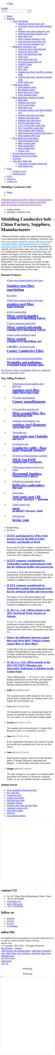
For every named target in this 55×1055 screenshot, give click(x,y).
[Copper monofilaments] (23, 398)
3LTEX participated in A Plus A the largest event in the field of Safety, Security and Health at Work (27, 538)
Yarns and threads (20, 21)
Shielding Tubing (14, 803)
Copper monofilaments (29, 401)
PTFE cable (23, 67)
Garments (16, 158)
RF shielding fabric (26, 90)
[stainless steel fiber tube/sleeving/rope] (30, 386)
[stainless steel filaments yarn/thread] (26, 421)
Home (9, 16)
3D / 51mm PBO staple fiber (31, 128)
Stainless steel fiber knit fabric (31, 115)
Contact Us (12, 181)
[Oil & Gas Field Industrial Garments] (29, 456)
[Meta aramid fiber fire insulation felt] (25, 409)
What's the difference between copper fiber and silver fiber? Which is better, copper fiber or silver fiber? (28, 640)
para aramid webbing (16, 815)
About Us (11, 179)
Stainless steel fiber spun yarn (31, 23)
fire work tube (13, 793)
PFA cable (22, 69)
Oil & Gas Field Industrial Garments (27, 461)
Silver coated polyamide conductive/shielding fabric (26, 328)
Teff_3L (4, 963)
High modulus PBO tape (29, 135)
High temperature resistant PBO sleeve (35, 133)
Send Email (6, 961)
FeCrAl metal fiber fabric (29, 123)
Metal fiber (23, 100)
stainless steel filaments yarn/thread (29, 426)
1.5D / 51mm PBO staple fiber (31, 125)
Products (11, 18)
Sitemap (18, 948)
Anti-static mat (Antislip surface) (30, 437)
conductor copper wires (17, 808)
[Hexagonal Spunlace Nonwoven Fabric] (30, 470)
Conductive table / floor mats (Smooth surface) (29, 449)
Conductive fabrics (20, 85)
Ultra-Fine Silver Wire (28, 51)
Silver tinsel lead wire (27, 59)
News (9, 168)
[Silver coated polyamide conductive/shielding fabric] (21, 323)
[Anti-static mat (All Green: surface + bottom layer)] (18, 493)
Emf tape (26, 953)
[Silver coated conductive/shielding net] (21, 335)
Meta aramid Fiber (26, 146)
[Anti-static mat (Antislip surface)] (19, 432)
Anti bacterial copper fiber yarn (32, 41)
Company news (19, 171)
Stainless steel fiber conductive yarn (34, 31)
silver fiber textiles (15, 810)
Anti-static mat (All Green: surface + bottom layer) (30, 499)
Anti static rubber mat (22, 161)
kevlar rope (20, 520)
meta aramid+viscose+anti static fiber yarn (27, 511)
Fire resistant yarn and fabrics (25, 138)
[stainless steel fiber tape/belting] (25, 300)
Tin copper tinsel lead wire (30, 62)
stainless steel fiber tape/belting (20, 305)
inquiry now (6, 943)
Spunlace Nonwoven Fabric (24, 156)
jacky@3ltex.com (14, 904)
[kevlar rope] (18, 516)
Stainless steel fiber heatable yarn (32, 34)
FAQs (9, 176)
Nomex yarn (23, 151)
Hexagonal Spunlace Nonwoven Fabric (27, 475)
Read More (12, 295)
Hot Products (7, 948)
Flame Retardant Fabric (28, 140)
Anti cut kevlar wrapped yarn (31, 44)
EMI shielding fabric (27, 87)
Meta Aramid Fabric (27, 143)
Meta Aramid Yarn (26, 148)
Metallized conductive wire (24, 46)
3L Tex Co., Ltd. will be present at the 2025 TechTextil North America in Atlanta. (28, 613)
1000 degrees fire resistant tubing (15, 951)
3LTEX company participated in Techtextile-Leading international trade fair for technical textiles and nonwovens (30, 563)
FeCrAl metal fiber (26, 105)
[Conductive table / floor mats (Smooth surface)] (20, 444)
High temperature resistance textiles (28, 97)
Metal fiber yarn (25, 107)
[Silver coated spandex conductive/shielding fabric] (17, 312)
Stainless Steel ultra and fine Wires (22, 805)
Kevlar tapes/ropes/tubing (23, 153)
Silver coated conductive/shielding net (24, 340)
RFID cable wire (25, 82)
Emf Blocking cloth (15, 800)
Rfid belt (11, 813)
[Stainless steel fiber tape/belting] (25, 280)
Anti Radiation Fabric (27, 244)
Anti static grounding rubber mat (32, 163)
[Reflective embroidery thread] (26, 481)
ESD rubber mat (25, 166)
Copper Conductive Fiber (25, 351)
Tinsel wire (23, 57)
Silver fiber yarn (25, 36)
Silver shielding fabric (28, 95)
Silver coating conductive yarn (31, 39)
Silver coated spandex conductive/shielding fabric (26, 317)
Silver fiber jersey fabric (28, 92)
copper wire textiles (15, 798)
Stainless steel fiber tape (28, 118)
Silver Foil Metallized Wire (30, 54)
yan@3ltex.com (14, 901)
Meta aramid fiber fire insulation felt (28, 414)
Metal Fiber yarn (13, 953)
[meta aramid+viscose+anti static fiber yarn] (21, 504)
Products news (18, 174)
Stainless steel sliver (27, 102)
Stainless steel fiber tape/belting (21, 287)
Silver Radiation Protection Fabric (22, 790)
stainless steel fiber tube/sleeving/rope (26, 391)
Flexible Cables (25, 64)
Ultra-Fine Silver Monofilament (32, 49)
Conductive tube (14, 795)
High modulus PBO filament (31, 130)
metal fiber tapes (38, 953)
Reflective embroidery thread (28, 486)
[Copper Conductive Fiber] (21, 347)
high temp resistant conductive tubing (17, 241)
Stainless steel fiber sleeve (29, 120)
